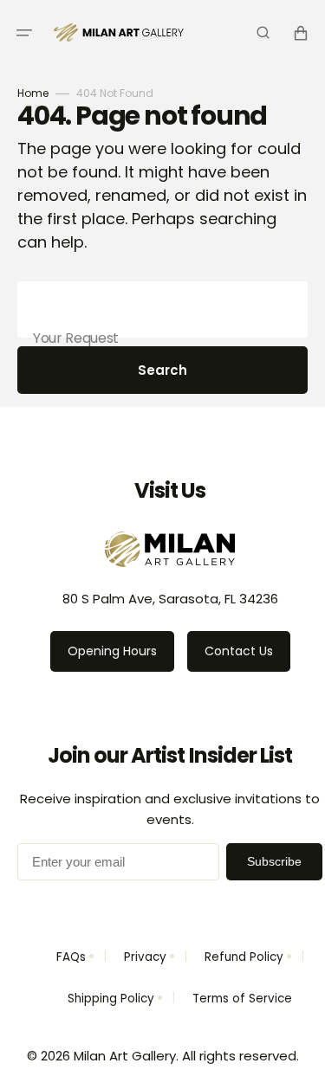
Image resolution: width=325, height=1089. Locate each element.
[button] (24, 33)
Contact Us (239, 651)
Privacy (145, 957)
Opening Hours (112, 651)
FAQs (71, 957)
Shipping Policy (111, 998)
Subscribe (274, 861)
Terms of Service (242, 998)
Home (33, 93)
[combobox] (162, 309)
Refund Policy (244, 957)
